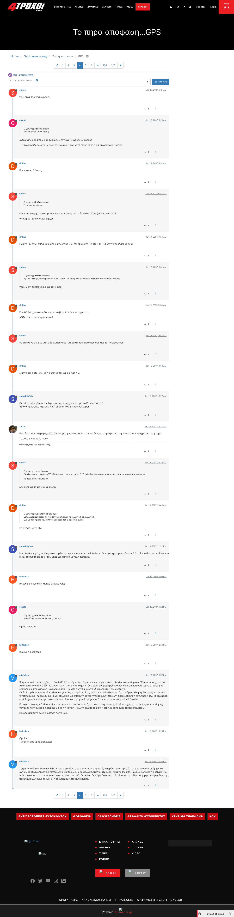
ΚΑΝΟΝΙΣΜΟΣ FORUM (96, 899)
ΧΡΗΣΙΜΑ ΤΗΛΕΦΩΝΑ (187, 816)
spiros (22, 90)
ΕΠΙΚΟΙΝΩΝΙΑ (124, 899)
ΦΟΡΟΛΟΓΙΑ (82, 816)
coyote (22, 120)
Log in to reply (160, 81)
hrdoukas (24, 576)
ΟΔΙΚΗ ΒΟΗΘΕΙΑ (109, 816)
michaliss (24, 675)
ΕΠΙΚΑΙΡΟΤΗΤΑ (109, 841)
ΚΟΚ (213, 816)
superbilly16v (26, 396)
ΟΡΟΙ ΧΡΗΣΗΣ (68, 899)
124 (105, 65)
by (110, 912)
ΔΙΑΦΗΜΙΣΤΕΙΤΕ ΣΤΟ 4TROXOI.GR (159, 899)
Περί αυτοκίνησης (23, 74)
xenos (22, 426)
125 (113, 65)
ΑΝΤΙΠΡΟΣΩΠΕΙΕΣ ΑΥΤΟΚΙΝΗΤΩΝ (42, 816)
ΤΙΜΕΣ (103, 853)
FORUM (104, 859)
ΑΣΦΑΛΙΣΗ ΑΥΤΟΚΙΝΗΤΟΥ (146, 816)
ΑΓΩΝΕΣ (137, 841)
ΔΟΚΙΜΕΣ (105, 847)
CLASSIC (138, 847)
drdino (22, 163)
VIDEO (136, 853)
